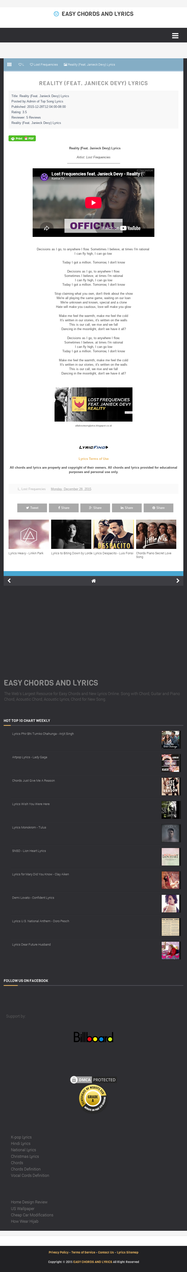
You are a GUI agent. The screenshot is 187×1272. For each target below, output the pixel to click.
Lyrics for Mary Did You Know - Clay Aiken (40, 874)
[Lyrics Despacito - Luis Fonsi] (115, 534)
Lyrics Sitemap (127, 1252)
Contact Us (106, 1252)
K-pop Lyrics (21, 1137)
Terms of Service (83, 1252)
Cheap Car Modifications (32, 1214)
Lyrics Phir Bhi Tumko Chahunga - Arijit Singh (43, 733)
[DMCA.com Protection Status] (93, 1079)
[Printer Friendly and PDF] (22, 138)
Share (65, 508)
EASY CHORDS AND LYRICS (97, 14)
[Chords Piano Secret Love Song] (157, 534)
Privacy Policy (58, 1252)
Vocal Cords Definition (30, 1175)
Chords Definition (26, 1168)
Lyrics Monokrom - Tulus (29, 827)
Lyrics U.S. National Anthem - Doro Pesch (40, 921)
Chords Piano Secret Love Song (153, 555)
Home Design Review (29, 1201)
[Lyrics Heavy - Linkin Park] (30, 534)
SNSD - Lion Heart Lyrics (29, 850)
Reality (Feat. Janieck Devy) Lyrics (93, 83)
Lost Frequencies (33, 489)
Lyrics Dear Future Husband (31, 944)
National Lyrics (23, 1149)
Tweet (34, 508)
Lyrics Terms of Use (94, 459)
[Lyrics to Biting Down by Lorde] (72, 534)
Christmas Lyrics (25, 1156)
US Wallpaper (22, 1208)
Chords (17, 1162)
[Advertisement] (93, 626)
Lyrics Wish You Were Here (31, 804)
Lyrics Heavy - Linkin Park (26, 553)
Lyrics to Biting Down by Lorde (72, 553)
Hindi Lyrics (20, 1143)
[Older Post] (178, 581)
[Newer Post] (9, 581)
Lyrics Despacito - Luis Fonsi (113, 553)
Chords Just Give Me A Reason (33, 780)
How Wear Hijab (24, 1221)
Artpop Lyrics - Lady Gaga (29, 757)
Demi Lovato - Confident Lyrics (33, 897)
